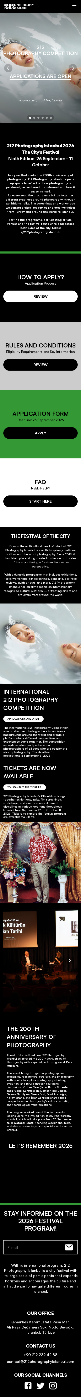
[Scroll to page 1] (29, 118)
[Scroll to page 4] (42, 118)
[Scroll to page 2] (34, 118)
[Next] (73, 68)
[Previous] (8, 68)
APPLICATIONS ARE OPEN (40, 76)
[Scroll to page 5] (47, 118)
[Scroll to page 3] (38, 118)
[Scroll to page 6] (51, 118)
